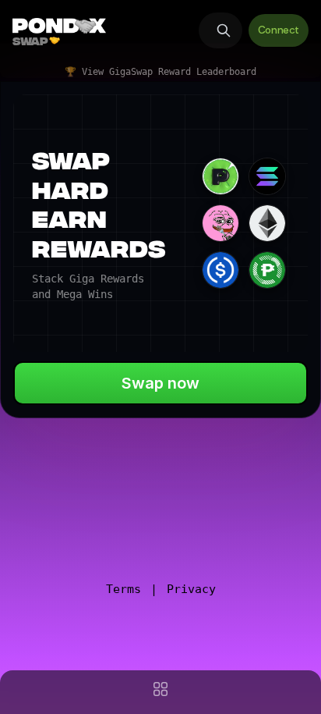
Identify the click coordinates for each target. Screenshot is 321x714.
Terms (123, 589)
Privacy (191, 589)
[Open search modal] (220, 30)
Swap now (160, 383)
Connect (278, 30)
